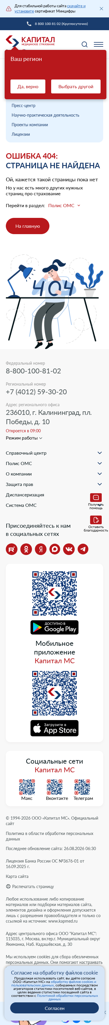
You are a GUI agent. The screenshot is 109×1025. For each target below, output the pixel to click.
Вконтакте (54, 798)
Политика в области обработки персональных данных (49, 836)
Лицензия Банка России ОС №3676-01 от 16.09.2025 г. (45, 863)
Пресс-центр (23, 105)
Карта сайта (17, 876)
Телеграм (82, 798)
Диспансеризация (25, 494)
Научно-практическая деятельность (45, 115)
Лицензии (21, 134)
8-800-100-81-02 (33, 370)
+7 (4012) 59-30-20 (36, 391)
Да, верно (27, 86)
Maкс (27, 798)
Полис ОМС (19, 463)
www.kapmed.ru (63, 921)
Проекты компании (30, 124)
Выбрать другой (75, 86)
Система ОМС (21, 505)
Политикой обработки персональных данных (67, 997)
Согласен (55, 1008)
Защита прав (19, 484)
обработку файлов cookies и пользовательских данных (53, 983)
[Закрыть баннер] (101, 8)
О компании (19, 473)
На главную (27, 226)
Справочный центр (26, 452)
